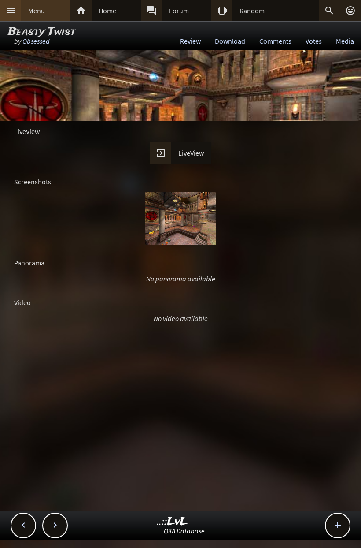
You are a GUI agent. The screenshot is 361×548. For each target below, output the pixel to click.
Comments (275, 41)
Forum (179, 10)
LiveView (191, 153)
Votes (314, 41)
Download (230, 41)
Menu (36, 10)
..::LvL (172, 521)
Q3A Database (184, 530)
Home (107, 10)
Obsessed (36, 41)
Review (190, 41)
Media (345, 41)
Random (252, 10)
